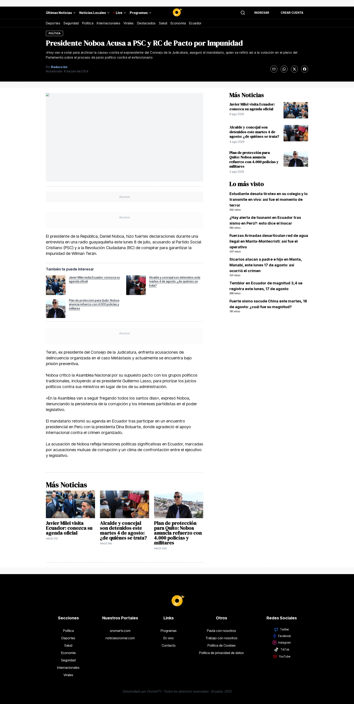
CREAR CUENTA (292, 12)
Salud (163, 23)
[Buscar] (243, 13)
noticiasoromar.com (120, 638)
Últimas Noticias (59, 13)
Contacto (169, 645)
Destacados (146, 23)
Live (119, 13)
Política (87, 23)
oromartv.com (120, 631)
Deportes (53, 23)
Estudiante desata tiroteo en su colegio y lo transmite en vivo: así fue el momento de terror (268, 201)
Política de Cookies (222, 645)
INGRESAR (261, 12)
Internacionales (108, 23)
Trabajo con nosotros (221, 638)
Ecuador (195, 23)
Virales (129, 23)
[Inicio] (177, 13)
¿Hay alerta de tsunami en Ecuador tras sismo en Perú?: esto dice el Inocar (265, 222)
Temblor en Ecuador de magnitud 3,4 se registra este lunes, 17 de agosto (265, 288)
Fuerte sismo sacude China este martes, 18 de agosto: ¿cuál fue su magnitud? (268, 306)
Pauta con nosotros (221, 631)
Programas (139, 13)
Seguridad (71, 23)
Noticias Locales (92, 13)
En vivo (168, 638)
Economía (178, 23)
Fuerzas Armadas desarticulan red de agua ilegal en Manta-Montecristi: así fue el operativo (268, 243)
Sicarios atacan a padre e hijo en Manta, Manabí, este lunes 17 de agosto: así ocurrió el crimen (265, 267)
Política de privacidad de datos (221, 653)
